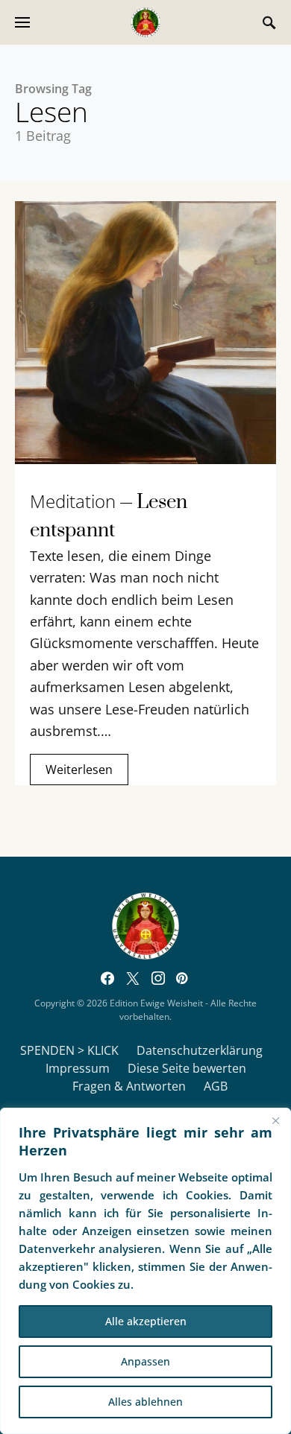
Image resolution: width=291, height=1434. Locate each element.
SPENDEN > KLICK (69, 1050)
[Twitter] (133, 978)
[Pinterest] (181, 978)
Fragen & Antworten (129, 1086)
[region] (145, 1271)
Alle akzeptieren (146, 1321)
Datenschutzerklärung (200, 1050)
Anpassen (145, 1361)
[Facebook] (107, 978)
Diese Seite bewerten (187, 1068)
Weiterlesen (79, 769)
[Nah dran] (275, 1120)
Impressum (78, 1068)
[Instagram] (158, 978)
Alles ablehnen (145, 1402)
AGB (216, 1086)
